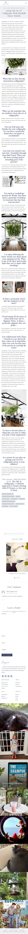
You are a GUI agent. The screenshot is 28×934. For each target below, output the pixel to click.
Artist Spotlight (15, 8)
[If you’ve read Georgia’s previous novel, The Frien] (14, 914)
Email (3, 643)
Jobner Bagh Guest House (8, 501)
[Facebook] (5, 676)
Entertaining (4, 694)
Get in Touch (4, 686)
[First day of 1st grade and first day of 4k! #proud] (14, 745)
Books (16, 696)
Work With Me (5, 684)
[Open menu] (26, 3)
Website (4, 649)
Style (16, 698)
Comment (4, 613)
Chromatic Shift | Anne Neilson (17, 573)
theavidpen (5, 506)
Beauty (17, 694)
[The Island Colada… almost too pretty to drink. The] (14, 802)
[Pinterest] (8, 676)
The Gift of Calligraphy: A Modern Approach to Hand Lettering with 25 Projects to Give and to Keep (14, 486)
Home (16, 700)
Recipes (3, 696)
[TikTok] (11, 676)
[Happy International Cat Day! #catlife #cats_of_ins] (14, 717)
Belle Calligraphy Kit (7, 493)
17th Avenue (22, 931)
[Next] (26, 560)
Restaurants (4, 698)
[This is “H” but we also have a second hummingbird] (14, 886)
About (5, 930)
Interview (21, 498)
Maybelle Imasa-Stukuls (8, 503)
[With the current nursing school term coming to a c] (14, 773)
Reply (3, 599)
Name (4, 636)
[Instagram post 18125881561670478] (14, 858)
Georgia (17, 684)
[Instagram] (3, 676)
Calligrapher (5, 498)
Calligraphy (14, 498)
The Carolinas (18, 686)
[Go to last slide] (7, 560)
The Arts (22, 8)
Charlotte (17, 682)
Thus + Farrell (13, 506)
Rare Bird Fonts (20, 503)
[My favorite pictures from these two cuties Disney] (14, 830)
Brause (18, 496)
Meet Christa (4, 682)
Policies (3, 688)
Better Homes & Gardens (8, 496)
